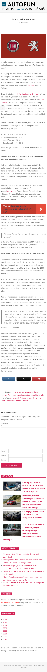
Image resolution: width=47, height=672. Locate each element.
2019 (5, 639)
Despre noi (18, 665)
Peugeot (30, 85)
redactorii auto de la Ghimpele (27, 94)
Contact (35, 665)
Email (3, 455)
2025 (5, 622)
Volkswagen (12, 191)
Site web (4, 460)
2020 (5, 637)
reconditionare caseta (10, 602)
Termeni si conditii (8, 665)
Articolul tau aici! (27, 665)
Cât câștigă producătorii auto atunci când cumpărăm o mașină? (33, 514)
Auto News (25, 22)
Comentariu (4, 424)
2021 (5, 634)
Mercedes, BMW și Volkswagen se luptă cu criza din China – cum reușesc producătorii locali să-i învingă (33, 501)
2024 (5, 625)
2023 (5, 628)
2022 (5, 631)
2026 (5, 619)
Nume (3, 451)
